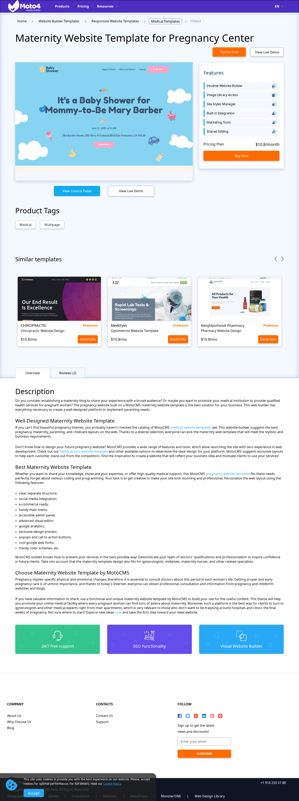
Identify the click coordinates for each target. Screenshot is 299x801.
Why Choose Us (19, 722)
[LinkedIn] (204, 716)
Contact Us (104, 715)
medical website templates (191, 427)
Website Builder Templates (59, 21)
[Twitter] (188, 716)
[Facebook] (180, 716)
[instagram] (212, 716)
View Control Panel (77, 191)
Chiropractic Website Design (42, 330)
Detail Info (88, 339)
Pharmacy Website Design (221, 330)
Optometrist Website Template (134, 330)
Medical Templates (165, 21)
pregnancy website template (228, 473)
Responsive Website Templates (115, 21)
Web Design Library (210, 796)
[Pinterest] (220, 716)
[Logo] (27, 6)
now (118, 612)
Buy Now (241, 156)
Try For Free (229, 52)
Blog (10, 728)
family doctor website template (84, 451)
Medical (26, 224)
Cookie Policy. (112, 784)
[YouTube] (196, 716)
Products (62, 6)
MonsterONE (171, 796)
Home (22, 21)
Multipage (52, 224)
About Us (14, 715)
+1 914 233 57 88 (273, 782)
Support (102, 722)
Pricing (83, 6)
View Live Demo (267, 52)
